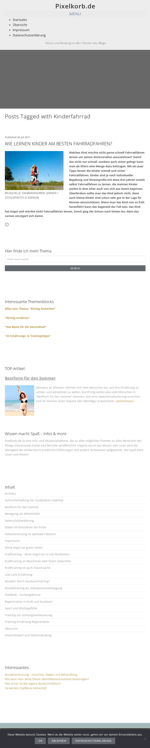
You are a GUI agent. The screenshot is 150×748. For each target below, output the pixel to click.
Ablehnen (59, 740)
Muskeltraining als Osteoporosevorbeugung (33, 588)
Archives (10, 493)
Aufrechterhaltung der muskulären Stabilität (34, 500)
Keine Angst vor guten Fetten (24, 547)
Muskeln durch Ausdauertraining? (27, 581)
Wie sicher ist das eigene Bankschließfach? (33, 683)
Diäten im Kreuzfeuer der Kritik (25, 527)
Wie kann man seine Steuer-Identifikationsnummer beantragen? (47, 679)
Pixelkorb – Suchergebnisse (23, 595)
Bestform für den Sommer (22, 507)
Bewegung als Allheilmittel (22, 514)
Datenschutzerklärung (29, 35)
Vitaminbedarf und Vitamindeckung (28, 635)
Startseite (20, 20)
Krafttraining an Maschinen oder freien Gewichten (38, 561)
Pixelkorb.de (75, 6)
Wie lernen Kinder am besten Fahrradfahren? (58, 143)
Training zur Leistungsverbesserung (28, 615)
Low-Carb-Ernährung (18, 574)
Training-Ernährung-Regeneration (27, 622)
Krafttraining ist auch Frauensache (27, 568)
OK (40, 740)
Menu (75, 13)
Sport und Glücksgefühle (21, 608)
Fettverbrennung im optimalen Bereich (30, 534)
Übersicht (20, 25)
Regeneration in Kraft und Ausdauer (29, 601)
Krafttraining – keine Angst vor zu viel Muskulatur (37, 554)
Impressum (21, 30)
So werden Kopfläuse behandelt (26, 688)
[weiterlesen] (124, 401)
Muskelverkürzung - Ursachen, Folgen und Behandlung (41, 674)
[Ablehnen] (145, 739)
